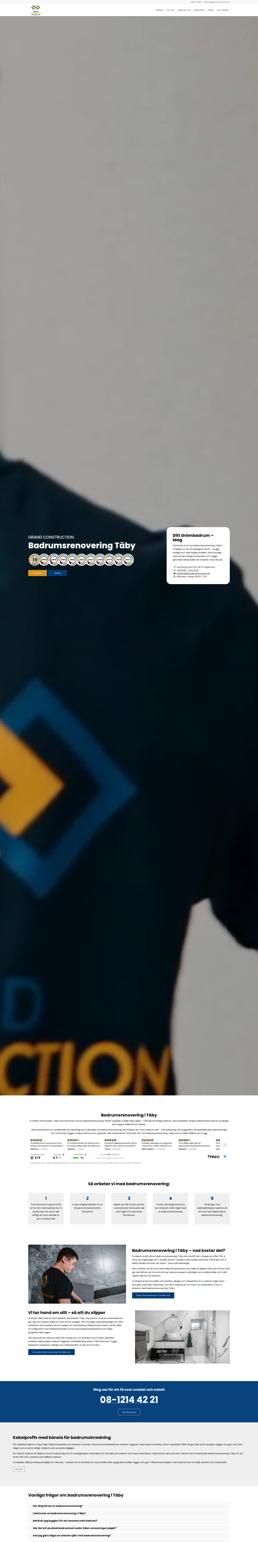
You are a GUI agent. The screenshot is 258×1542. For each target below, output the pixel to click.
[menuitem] (159, 10)
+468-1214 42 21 (196, 2)
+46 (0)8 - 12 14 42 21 (187, 570)
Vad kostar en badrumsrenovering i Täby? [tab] (59, 1513)
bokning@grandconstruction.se (217, 2)
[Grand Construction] (35, 10)
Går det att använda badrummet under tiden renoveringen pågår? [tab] (75, 1528)
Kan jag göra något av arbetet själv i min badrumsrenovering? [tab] (72, 1535)
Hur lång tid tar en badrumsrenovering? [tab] (58, 1506)
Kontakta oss (194, 1284)
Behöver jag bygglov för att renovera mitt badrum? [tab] (65, 1520)
